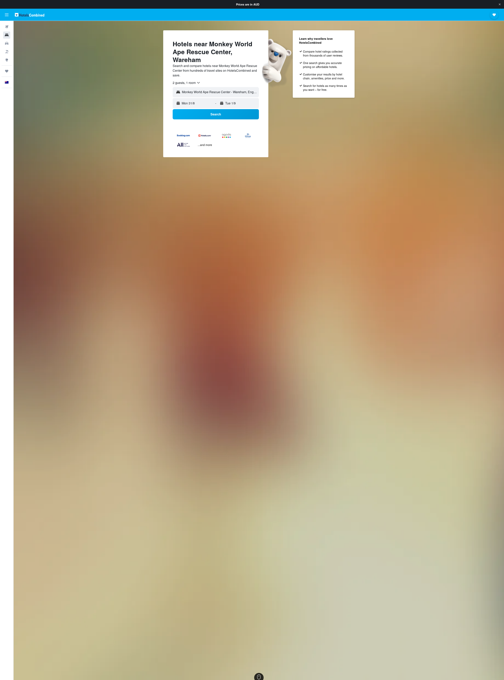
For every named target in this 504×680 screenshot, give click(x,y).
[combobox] (186, 83)
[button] (499, 4)
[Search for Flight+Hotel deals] (7, 52)
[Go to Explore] (7, 60)
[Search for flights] (7, 27)
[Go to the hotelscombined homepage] (29, 15)
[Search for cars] (7, 43)
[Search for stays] (7, 35)
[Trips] (7, 71)
